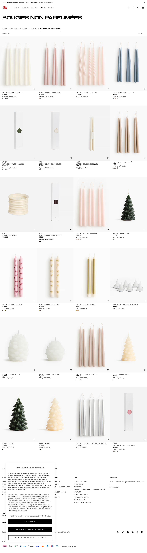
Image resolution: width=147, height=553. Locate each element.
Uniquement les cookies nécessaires (30, 530)
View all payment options (68, 546)
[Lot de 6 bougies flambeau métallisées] (92, 414)
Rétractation (79, 500)
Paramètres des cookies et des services (30, 538)
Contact (77, 492)
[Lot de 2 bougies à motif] (18, 275)
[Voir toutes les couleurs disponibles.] (114, 239)
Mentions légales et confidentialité (89, 489)
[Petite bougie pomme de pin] (55, 344)
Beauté (51, 8)
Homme (25, 8)
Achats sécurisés (81, 494)
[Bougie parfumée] (18, 204)
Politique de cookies (82, 497)
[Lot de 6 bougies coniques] (18, 133)
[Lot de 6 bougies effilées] (18, 63)
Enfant (34, 8)
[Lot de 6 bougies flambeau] (92, 63)
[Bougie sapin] (18, 414)
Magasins (77, 487)
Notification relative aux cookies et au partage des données (30, 516)
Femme (16, 8)
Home (43, 8)
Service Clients (80, 481)
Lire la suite (114, 487)
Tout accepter (30, 522)
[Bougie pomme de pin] (18, 344)
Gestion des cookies (82, 502)
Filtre (139, 33)
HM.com (5, 468)
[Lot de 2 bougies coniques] (92, 133)
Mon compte (79, 484)
